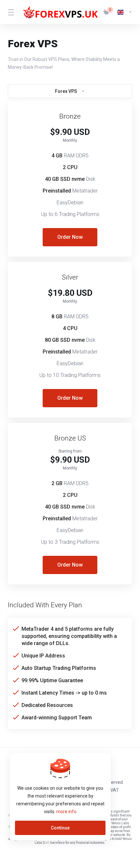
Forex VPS (66, 91)
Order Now (70, 237)
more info (66, 811)
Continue (60, 827)
